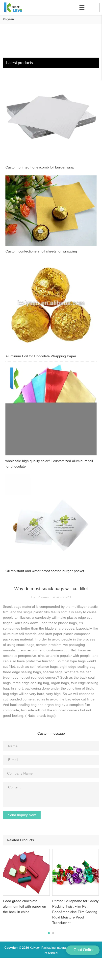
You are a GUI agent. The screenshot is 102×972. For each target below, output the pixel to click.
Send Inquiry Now (22, 815)
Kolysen (8, 19)
